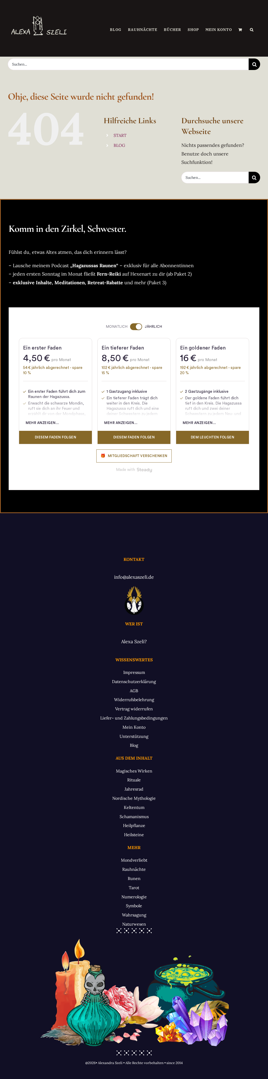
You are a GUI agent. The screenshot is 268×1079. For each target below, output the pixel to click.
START (120, 135)
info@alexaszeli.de (134, 577)
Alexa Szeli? (134, 641)
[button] (252, 30)
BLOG (119, 145)
